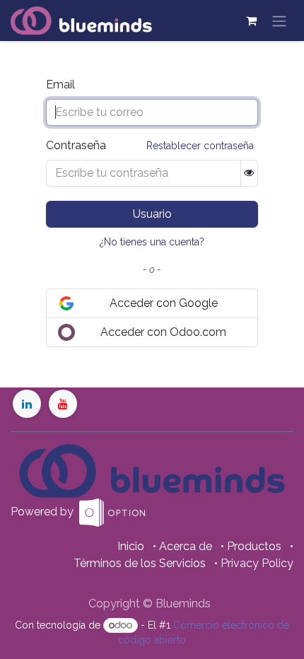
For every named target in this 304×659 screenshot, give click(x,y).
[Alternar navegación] (279, 20)
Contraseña (76, 145)
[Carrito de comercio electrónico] (251, 20)
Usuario (152, 214)
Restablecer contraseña (200, 145)
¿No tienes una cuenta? (152, 241)
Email (60, 84)
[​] (27, 404)
